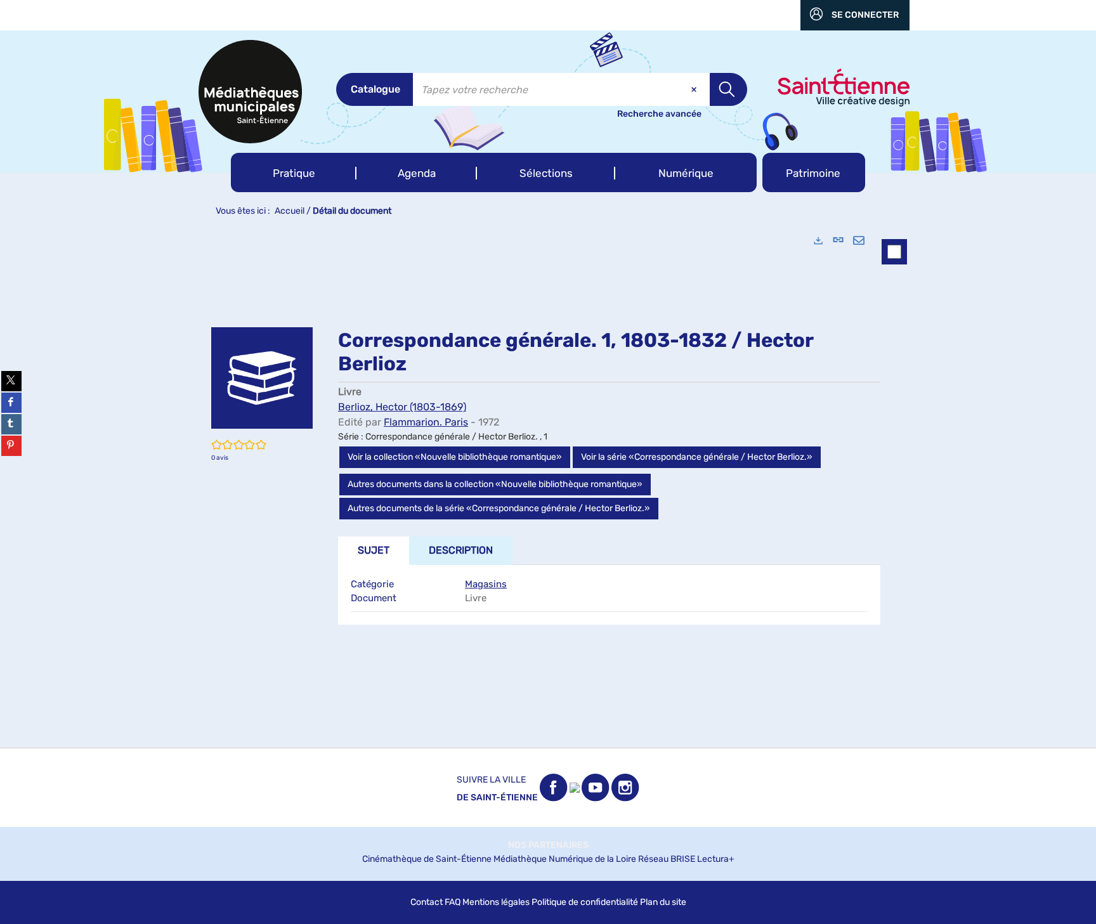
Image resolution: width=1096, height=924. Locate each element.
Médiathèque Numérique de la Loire (564, 859)
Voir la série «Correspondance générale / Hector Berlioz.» (696, 457)
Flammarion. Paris (426, 422)
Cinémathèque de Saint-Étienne (427, 859)
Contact (426, 902)
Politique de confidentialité (585, 902)
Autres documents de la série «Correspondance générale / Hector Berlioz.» (499, 508)
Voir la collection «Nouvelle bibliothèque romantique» (455, 457)
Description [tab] (461, 550)
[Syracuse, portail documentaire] (250, 91)
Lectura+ (715, 859)
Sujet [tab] (373, 550)
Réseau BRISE (666, 859)
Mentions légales (496, 902)
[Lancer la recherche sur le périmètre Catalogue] (728, 89)
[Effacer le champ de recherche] (695, 89)
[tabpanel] (548, 486)
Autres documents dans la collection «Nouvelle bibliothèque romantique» (495, 484)
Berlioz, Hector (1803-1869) (402, 407)
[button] (293, 172)
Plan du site (663, 902)
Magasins (486, 584)
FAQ (452, 902)
